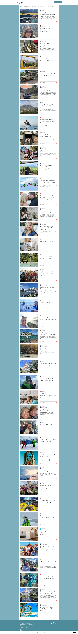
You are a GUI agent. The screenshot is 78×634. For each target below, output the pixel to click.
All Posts (21, 6)
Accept (74, 632)
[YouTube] (13, 0)
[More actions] (56, 10)
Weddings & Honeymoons (27, 6)
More (53, 6)
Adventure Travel (34, 6)
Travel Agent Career (40, 6)
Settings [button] (67, 632)
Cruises (45, 6)
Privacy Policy (58, 632)
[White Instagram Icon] (14, 0)
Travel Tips (49, 6)
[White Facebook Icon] (12, 0)
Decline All (70, 632)
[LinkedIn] (15, 0)
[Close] (77, 632)
